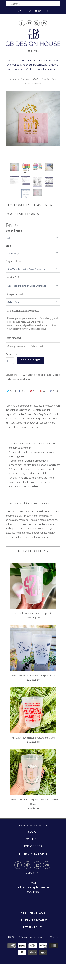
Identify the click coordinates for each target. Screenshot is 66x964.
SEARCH (33, 831)
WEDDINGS (33, 839)
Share (24, 391)
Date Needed (13, 337)
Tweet (13, 391)
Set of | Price (14, 230)
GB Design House (26, 937)
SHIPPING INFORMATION (33, 920)
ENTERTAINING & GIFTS (33, 853)
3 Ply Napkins (27, 374)
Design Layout (14, 294)
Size (8, 245)
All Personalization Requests (22, 310)
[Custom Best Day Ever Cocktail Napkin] (33, 118)
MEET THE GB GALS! (33, 912)
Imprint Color (13, 277)
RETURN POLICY (33, 927)
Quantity (11, 354)
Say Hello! (24, 11)
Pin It (35, 391)
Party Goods (12, 379)
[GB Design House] (33, 38)
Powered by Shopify (47, 937)
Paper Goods (53, 374)
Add (45, 391)
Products (24, 79)
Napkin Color (13, 261)
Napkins (40, 374)
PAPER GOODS (33, 846)
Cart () (43, 11)
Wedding (25, 379)
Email (55, 391)
